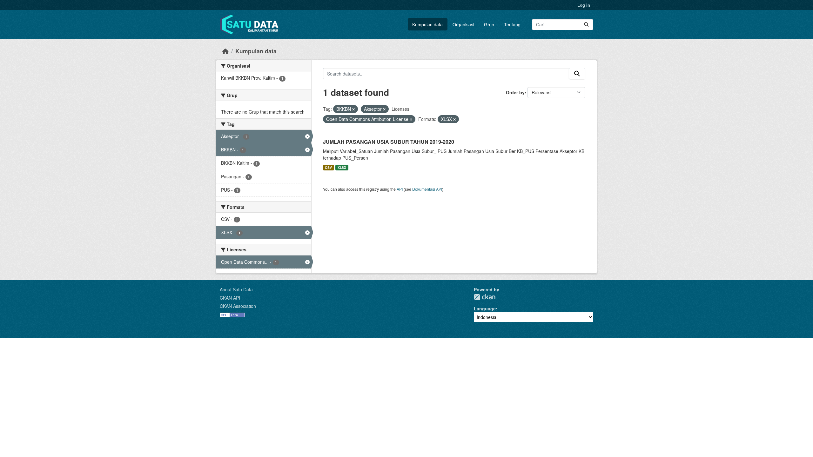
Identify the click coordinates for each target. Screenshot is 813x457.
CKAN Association (238, 306)
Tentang (512, 24)
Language (485, 308)
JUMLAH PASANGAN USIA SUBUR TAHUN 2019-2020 (388, 141)
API (400, 189)
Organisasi (463, 24)
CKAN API (230, 298)
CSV (328, 167)
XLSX (342, 167)
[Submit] (586, 24)
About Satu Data (236, 289)
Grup (489, 24)
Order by (515, 92)
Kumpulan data (427, 24)
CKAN (484, 297)
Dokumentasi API (427, 189)
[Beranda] (225, 51)
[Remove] (353, 109)
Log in (583, 5)
